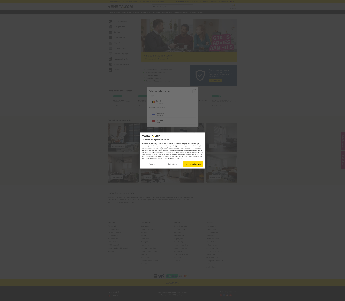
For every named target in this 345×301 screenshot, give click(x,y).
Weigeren (152, 164)
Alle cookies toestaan (193, 164)
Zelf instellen (172, 164)
